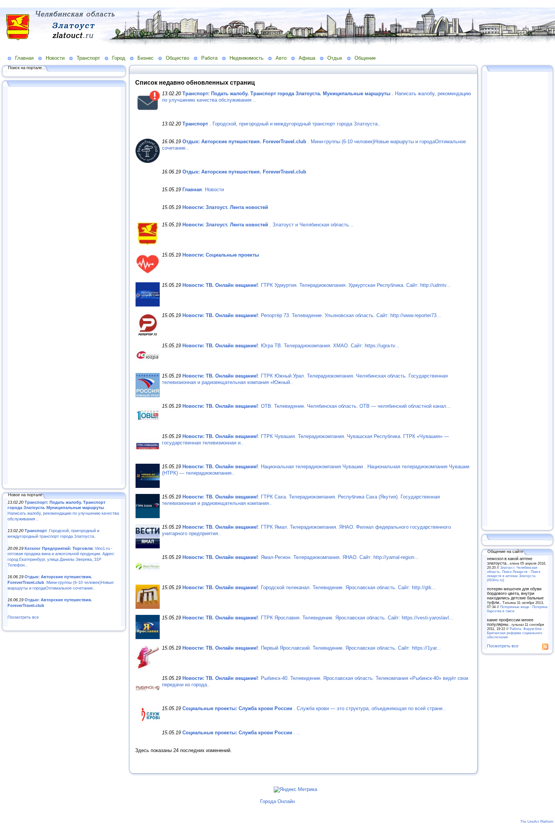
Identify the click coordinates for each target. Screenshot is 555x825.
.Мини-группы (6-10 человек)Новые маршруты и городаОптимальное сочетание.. (61, 582)
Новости (55, 58)
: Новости (203, 189)
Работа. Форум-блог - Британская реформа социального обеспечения (515, 633)
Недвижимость (247, 58)
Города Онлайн (277, 801)
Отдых (334, 58)
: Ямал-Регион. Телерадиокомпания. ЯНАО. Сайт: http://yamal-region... (300, 557)
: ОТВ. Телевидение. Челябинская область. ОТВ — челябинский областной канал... (316, 406)
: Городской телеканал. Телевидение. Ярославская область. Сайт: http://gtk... (309, 587)
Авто (281, 58)
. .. (241, 732)
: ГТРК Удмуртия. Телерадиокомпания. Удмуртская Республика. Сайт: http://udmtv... (316, 285)
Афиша (307, 58)
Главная (24, 58)
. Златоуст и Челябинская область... (267, 225)
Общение (365, 58)
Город (118, 58)
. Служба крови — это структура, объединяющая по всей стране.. (314, 708)
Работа (209, 58)
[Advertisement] (64, 286)
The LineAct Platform (536, 821)
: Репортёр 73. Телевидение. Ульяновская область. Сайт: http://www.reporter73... (311, 315)
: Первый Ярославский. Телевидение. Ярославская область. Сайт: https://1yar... (311, 648)
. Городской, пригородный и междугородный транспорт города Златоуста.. (281, 124)
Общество (177, 58)
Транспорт (88, 58)
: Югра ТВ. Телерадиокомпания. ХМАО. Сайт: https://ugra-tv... (290, 345)
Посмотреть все (23, 617)
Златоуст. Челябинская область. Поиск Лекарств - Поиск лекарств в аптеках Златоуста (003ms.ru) (513, 573)
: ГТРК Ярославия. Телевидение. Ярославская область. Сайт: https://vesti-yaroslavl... (317, 618)
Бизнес (145, 58)
